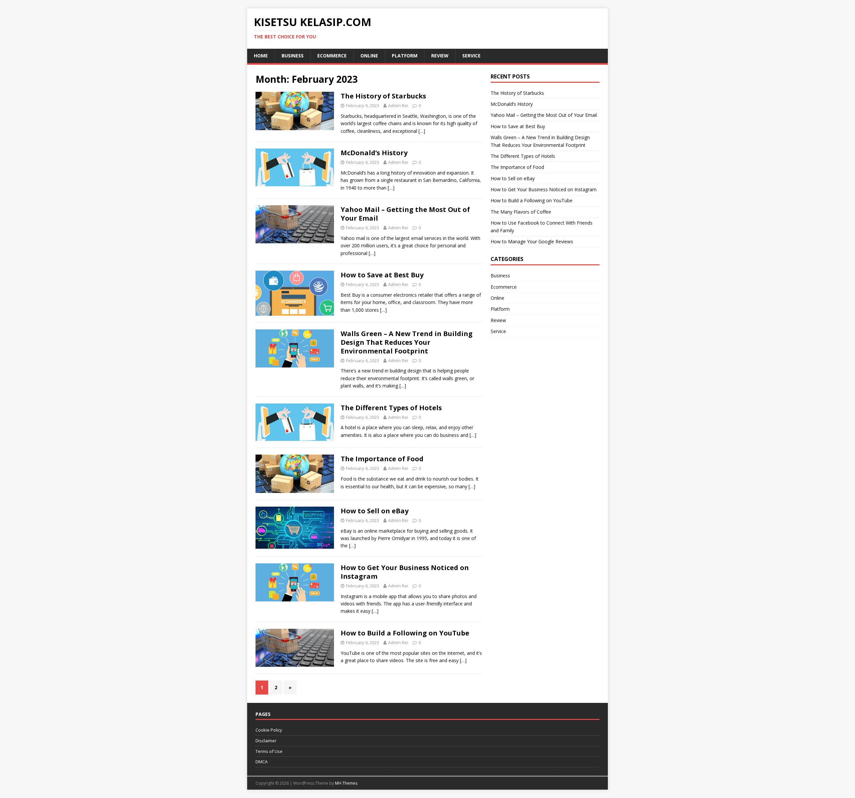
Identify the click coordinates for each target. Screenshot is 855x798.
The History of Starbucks (383, 95)
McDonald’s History (374, 152)
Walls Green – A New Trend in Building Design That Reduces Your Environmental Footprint (407, 342)
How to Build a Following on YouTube (405, 632)
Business (293, 55)
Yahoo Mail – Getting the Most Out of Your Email (405, 214)
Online (369, 55)
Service (471, 55)
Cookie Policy (268, 730)
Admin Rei (398, 105)
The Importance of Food (382, 458)
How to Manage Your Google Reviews (532, 241)
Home (261, 55)
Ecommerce (332, 55)
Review (440, 55)
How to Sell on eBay (374, 510)
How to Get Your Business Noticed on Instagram (405, 572)
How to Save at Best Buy (382, 274)
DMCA (261, 762)
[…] (421, 131)
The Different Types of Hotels (391, 407)
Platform (404, 55)
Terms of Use (269, 751)
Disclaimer (266, 741)
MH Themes (346, 783)
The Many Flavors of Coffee (521, 212)
